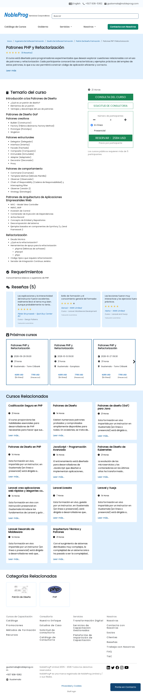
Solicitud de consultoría (47, 631)
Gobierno (43, 26)
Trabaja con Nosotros (121, 646)
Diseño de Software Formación (60, 41)
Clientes (112, 637)
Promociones (14, 625)
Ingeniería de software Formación (29, 41)
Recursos (12, 634)
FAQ (109, 651)
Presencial (99, 130)
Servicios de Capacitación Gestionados (82, 628)
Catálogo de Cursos (15, 26)
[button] (133, 361)
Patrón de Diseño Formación (88, 41)
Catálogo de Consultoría (48, 638)
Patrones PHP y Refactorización (116, 41)
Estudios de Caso (51, 625)
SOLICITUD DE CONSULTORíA (110, 106)
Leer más (11, 70)
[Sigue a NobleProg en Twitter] (113, 667)
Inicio (9, 41)
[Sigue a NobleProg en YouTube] (126, 667)
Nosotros (89, 26)
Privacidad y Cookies (72, 685)
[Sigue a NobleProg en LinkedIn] (108, 667)
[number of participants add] (126, 120)
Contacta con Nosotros (123, 26)
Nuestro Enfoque (50, 620)
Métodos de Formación (21, 630)
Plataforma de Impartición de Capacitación (82, 638)
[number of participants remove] (95, 120)
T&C (109, 656)
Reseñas (112, 642)
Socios (111, 632)
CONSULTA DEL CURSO (110, 97)
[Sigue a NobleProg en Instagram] (121, 667)
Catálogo (12, 620)
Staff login (71, 691)
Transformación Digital (88, 620)
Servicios (65, 26)
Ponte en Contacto (125, 687)
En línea (98, 125)
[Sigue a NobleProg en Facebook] (117, 667)
